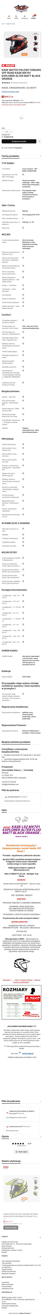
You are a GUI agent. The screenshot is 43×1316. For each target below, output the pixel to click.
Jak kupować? (7, 1263)
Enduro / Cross (10, 24)
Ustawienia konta (7, 1288)
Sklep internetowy (19, 1313)
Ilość (3, 128)
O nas (4, 1301)
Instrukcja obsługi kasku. (10, 1306)
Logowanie (5, 1282)
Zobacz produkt (10, 1227)
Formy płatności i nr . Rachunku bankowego (16, 1244)
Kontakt (4, 1252)
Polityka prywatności (9, 1271)
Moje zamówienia (7, 1284)
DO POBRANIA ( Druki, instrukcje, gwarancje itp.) (18, 1299)
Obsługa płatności (8, 1248)
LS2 (3, 24)
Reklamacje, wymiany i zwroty (12, 1250)
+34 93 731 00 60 (9, 782)
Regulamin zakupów (8, 1273)
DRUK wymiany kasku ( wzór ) (12, 1297)
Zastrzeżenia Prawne (9, 1303)
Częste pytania (7, 1269)
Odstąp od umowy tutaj (10, 1242)
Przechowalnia (7, 1286)
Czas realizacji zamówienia (11, 1261)
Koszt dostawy (7, 1246)
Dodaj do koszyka (19, 141)
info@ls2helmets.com (10, 784)
